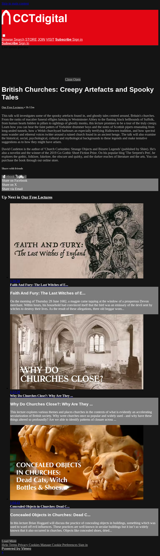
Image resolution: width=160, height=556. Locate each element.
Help (5, 545)
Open (77, 79)
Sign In (24, 43)
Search (19, 39)
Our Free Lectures (13, 107)
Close (69, 79)
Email (22, 176)
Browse (8, 39)
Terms (13, 545)
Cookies (34, 545)
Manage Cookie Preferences (59, 545)
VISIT (50, 39)
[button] (3, 35)
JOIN (41, 39)
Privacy (23, 545)
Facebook (8, 176)
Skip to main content (15, 3)
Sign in (77, 39)
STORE (31, 39)
